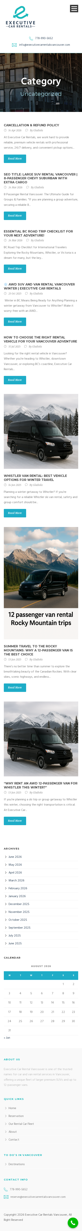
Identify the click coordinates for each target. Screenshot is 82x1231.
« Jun (7, 1037)
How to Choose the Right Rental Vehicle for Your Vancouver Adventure (40, 339)
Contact (14, 1139)
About (13, 1131)
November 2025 (19, 912)
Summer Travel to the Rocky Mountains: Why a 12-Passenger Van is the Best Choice (38, 650)
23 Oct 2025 (14, 293)
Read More (15, 158)
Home (12, 1108)
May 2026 (15, 864)
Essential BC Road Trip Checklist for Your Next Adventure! (38, 233)
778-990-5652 (44, 38)
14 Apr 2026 (15, 130)
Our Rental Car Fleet (21, 1124)
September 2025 (20, 927)
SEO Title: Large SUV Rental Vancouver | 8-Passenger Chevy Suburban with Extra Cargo (40, 178)
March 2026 (16, 880)
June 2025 (15, 943)
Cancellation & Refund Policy (31, 125)
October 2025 (18, 919)
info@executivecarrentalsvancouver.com (44, 45)
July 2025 (15, 935)
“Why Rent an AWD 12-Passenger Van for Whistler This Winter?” (40, 785)
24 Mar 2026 (15, 187)
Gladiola (38, 130)
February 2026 (18, 888)
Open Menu (74, 8)
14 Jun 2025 (14, 485)
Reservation (16, 1116)
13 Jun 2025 (14, 659)
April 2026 (15, 872)
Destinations (17, 1164)
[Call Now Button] (73, 1223)
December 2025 (19, 904)
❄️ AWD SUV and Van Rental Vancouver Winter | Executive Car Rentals (39, 286)
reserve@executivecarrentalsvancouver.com (38, 1197)
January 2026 (17, 896)
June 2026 (15, 857)
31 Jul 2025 (14, 346)
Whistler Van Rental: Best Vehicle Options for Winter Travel (35, 478)
